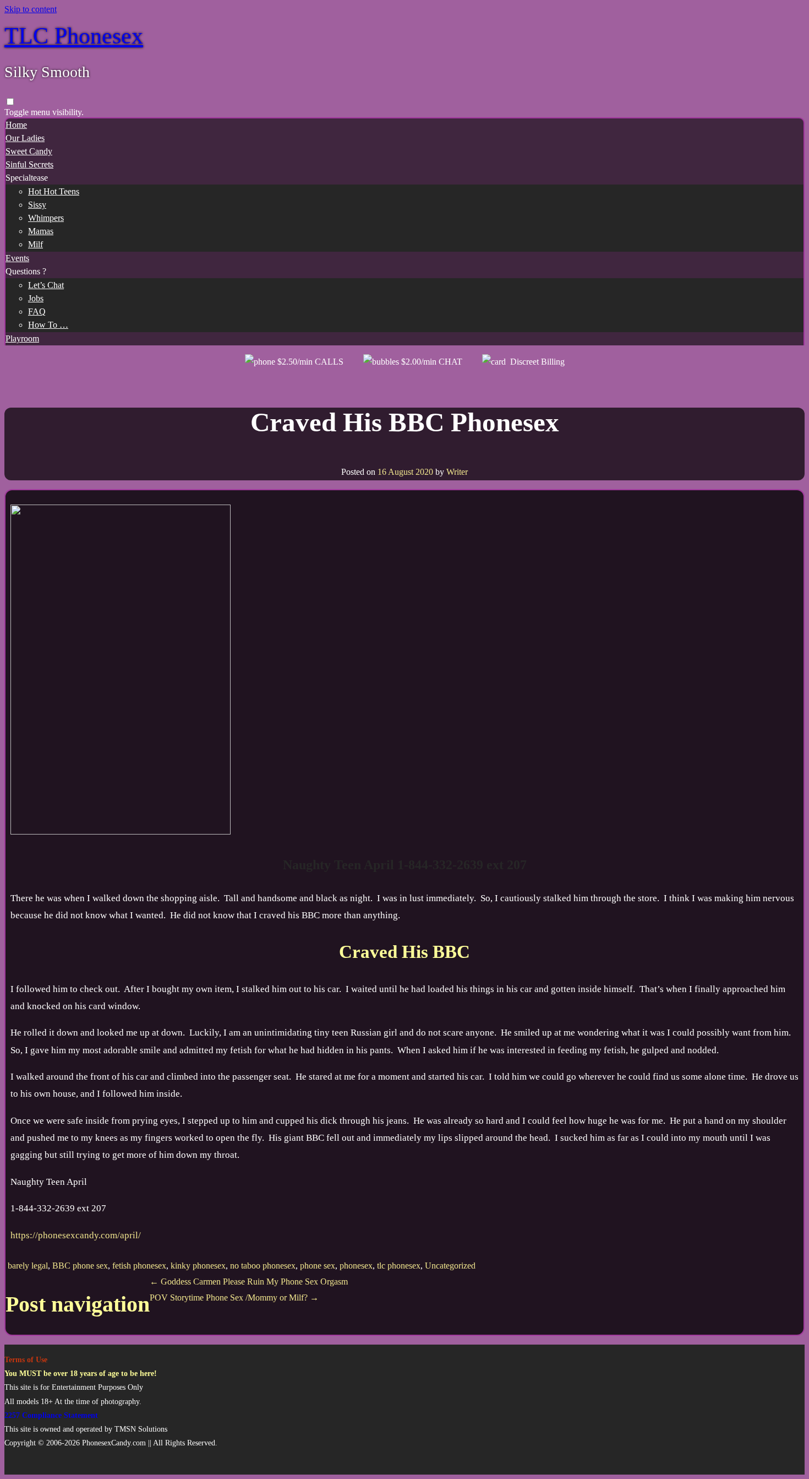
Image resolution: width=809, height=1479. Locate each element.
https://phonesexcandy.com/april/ (75, 1235)
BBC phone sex (80, 1265)
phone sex (317, 1265)
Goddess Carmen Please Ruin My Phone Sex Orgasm (249, 1281)
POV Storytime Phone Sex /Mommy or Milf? (234, 1297)
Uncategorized (450, 1265)
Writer (457, 471)
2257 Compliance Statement (51, 1415)
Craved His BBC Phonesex (404, 422)
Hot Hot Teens (53, 191)
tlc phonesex (398, 1265)
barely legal (28, 1265)
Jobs (35, 298)
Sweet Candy (29, 151)
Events (17, 258)
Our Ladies (25, 138)
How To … (48, 324)
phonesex (356, 1265)
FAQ (37, 311)
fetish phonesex (139, 1265)
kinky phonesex (198, 1265)
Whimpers (46, 218)
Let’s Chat (46, 285)
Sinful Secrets (29, 164)
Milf (35, 244)
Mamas (40, 231)
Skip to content (30, 9)
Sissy (37, 204)
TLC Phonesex (73, 35)
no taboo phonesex (263, 1265)
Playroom (22, 338)
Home (16, 124)
